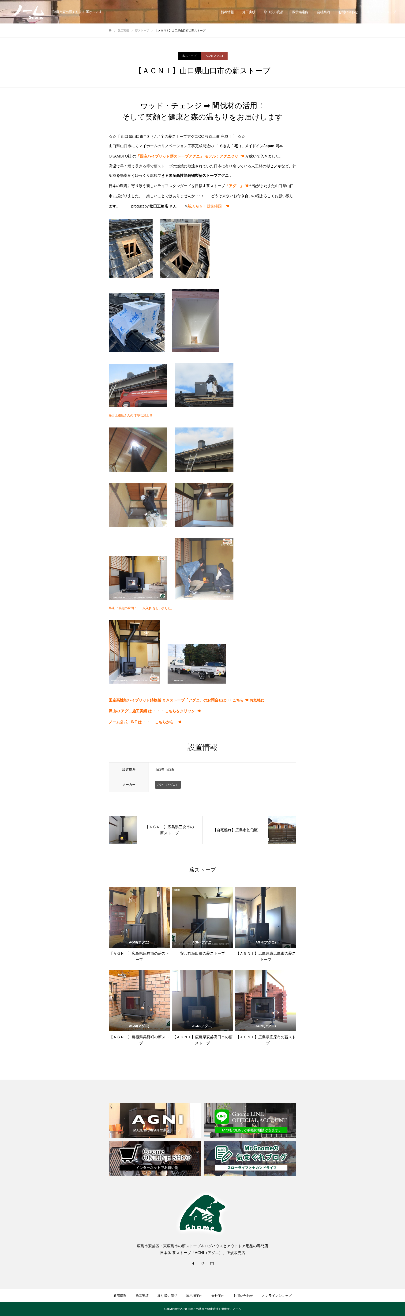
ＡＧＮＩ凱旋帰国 (208, 206)
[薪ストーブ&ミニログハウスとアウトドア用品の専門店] (28, 11)
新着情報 (227, 12)
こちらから (168, 722)
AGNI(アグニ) (214, 56)
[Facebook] (193, 1263)
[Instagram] (202, 1263)
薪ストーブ (189, 56)
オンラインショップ (381, 12)
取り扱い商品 (274, 12)
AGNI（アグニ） (168, 784)
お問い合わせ (348, 12)
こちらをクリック (180, 711)
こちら (238, 700)
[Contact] (212, 1263)
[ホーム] (110, 30)
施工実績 (248, 12)
